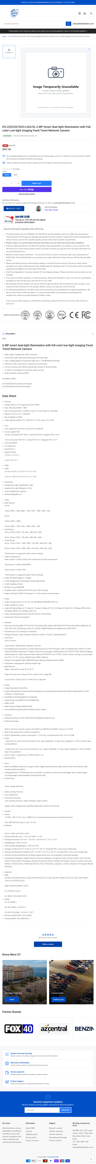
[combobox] (37, 23)
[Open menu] (91, 13)
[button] (7, 169)
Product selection (56, 1131)
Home (4, 36)
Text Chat (48, 210)
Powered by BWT (53, 1157)
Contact (29, 1131)
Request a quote (55, 1128)
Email (56, 210)
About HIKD (30, 1128)
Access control (55, 1140)
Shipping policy (32, 1134)
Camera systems (55, 1134)
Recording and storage (58, 1137)
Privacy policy (31, 1137)
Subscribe (65, 1110)
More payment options (27, 194)
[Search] (68, 24)
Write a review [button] (48, 944)
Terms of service (32, 1140)
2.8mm (6, 175)
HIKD (44, 1157)
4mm (15, 175)
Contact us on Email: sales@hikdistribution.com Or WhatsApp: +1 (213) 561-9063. (48, 2)
